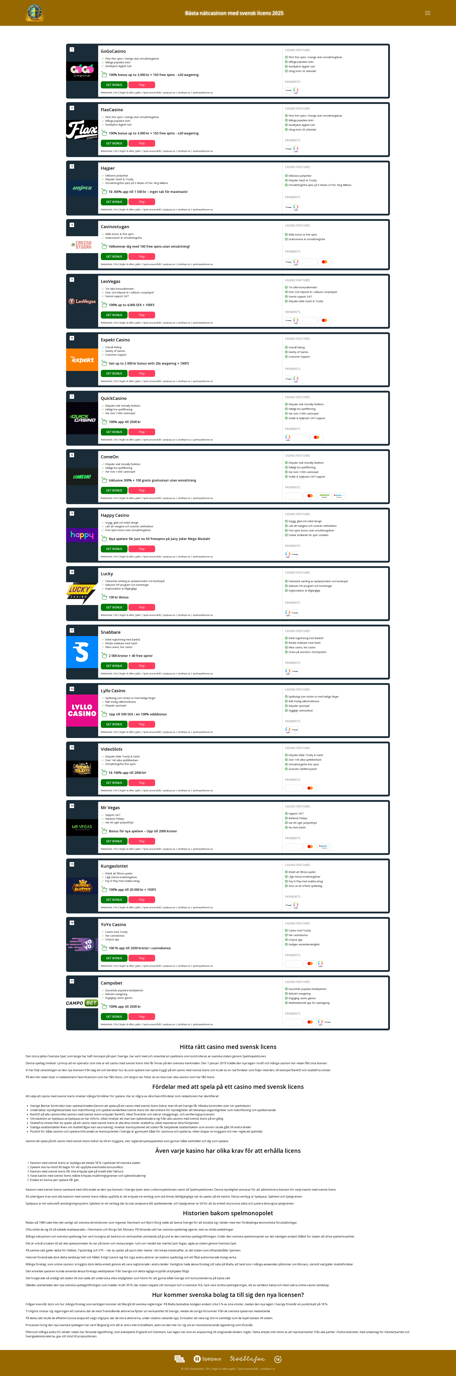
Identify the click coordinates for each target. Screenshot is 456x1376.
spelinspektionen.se (203, 92)
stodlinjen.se (184, 92)
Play (142, 85)
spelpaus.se (169, 92)
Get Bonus (114, 85)
